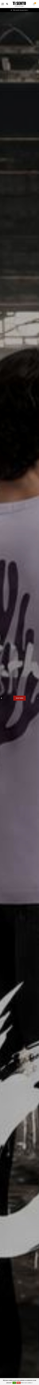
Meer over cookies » (27, 1382)
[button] (1, 698)
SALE (19, 709)
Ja (14, 1382)
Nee (18, 1382)
